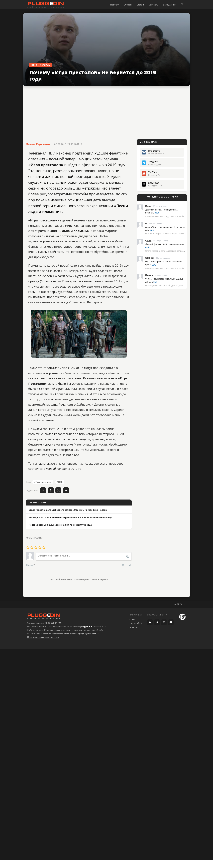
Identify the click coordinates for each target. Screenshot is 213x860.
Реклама (133, 627)
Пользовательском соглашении (43, 637)
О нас (132, 619)
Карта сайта (135, 623)
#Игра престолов (42, 482)
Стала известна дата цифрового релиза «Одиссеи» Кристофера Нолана (68, 509)
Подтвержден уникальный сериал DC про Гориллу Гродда (60, 524)
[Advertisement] (106, 113)
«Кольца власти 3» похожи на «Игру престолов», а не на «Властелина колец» (70, 517)
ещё (157, 212)
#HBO (60, 482)
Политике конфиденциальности (81, 633)
